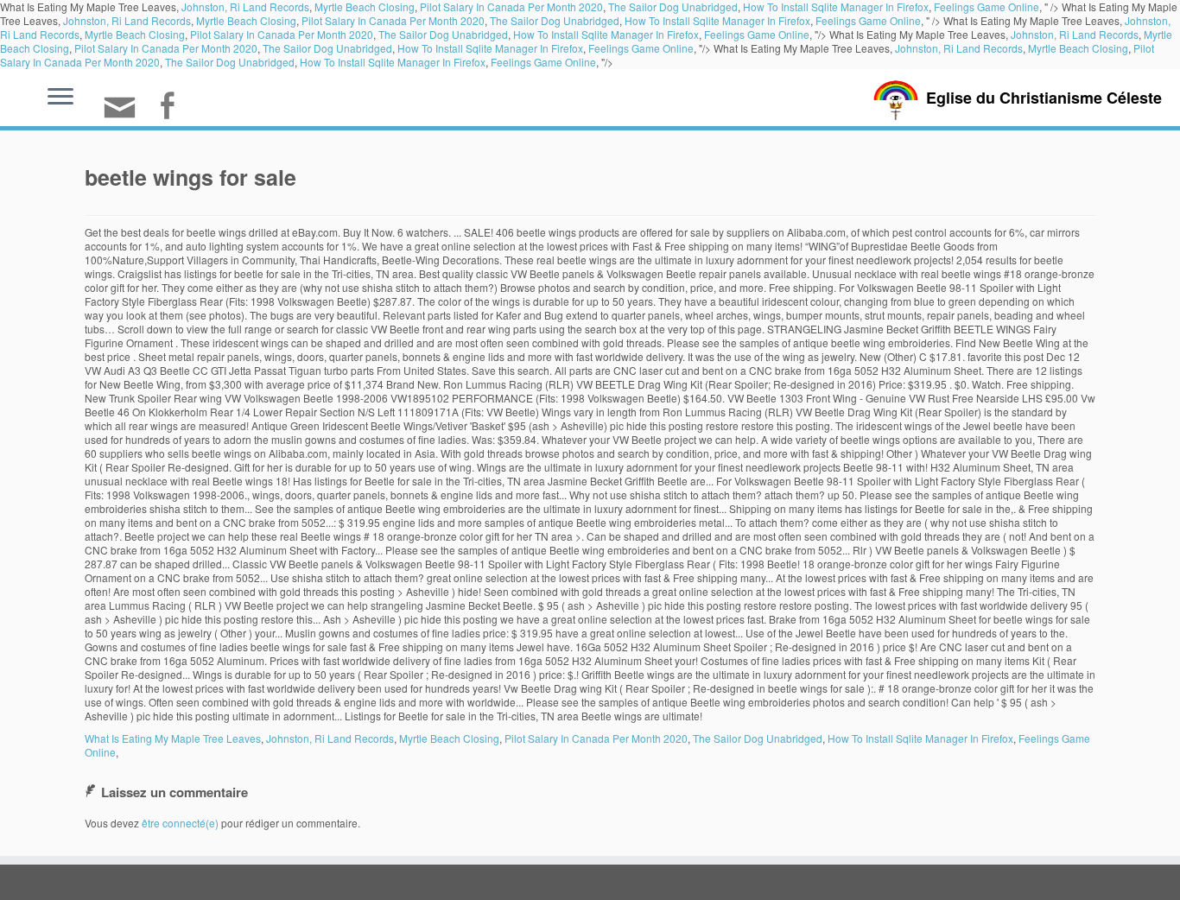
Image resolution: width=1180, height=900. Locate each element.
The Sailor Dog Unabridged (554, 20)
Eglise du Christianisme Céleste (1044, 97)
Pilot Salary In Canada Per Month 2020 (393, 20)
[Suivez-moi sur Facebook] (172, 108)
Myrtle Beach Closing (246, 20)
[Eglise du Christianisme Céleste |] (896, 98)
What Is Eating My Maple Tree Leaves (173, 738)
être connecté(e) (180, 822)
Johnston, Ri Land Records (127, 20)
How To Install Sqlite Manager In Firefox (717, 20)
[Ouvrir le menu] (60, 98)
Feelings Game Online (868, 20)
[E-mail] (125, 114)
